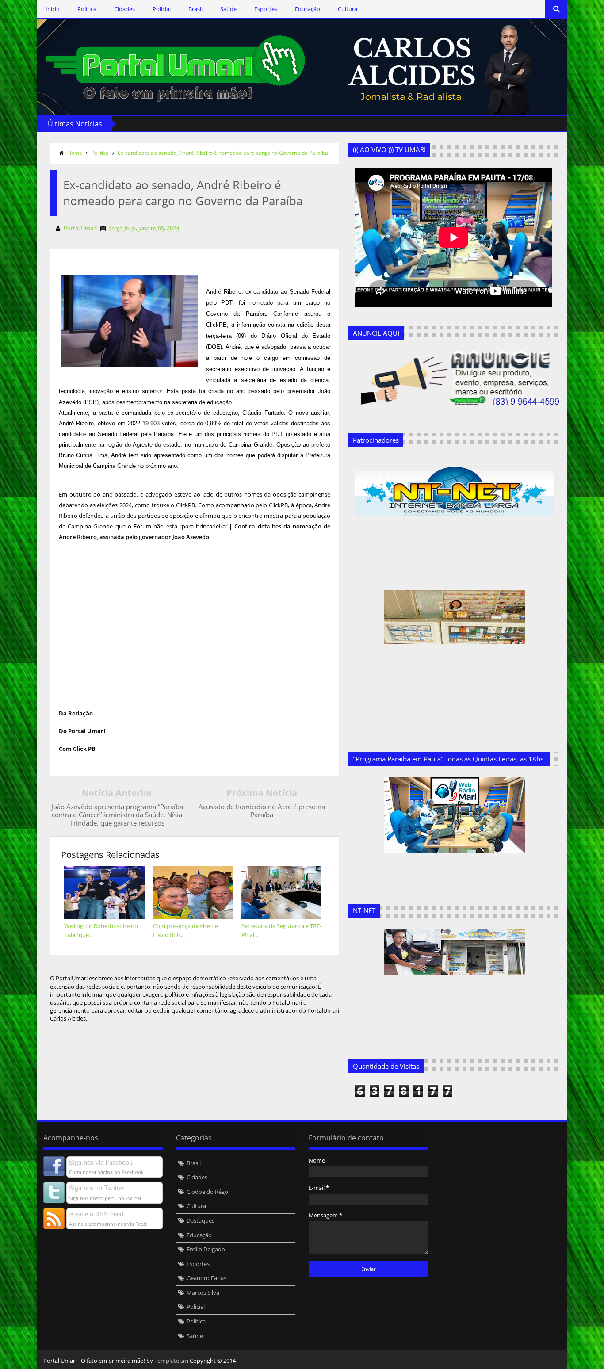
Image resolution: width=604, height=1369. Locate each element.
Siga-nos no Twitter (96, 1188)
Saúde (228, 9)
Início (53, 9)
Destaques (200, 1220)
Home (74, 153)
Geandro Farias (206, 1278)
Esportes (265, 9)
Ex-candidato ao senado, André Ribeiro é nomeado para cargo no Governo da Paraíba (223, 153)
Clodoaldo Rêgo (207, 1192)
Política (86, 9)
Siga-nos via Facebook (101, 1162)
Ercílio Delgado (206, 1249)
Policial (162, 9)
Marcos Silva (203, 1292)
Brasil (195, 9)
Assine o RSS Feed (96, 1214)
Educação (307, 9)
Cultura (347, 9)
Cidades (124, 9)
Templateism (171, 1361)
